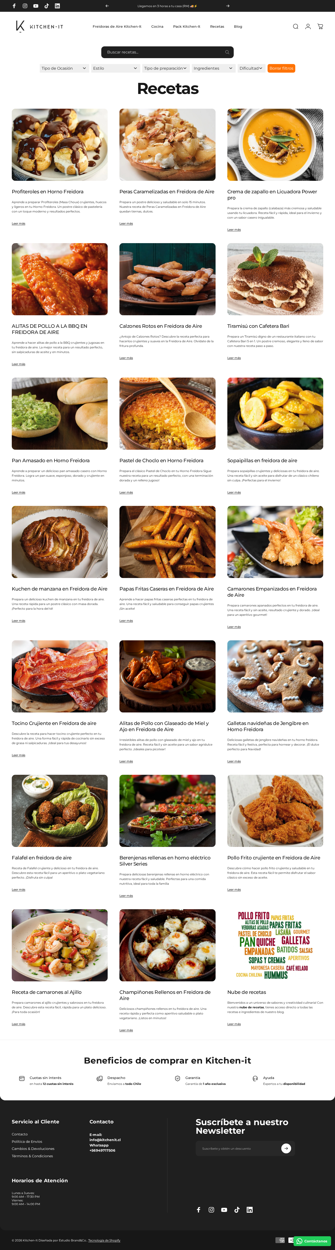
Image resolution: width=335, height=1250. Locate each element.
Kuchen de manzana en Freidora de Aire (59, 589)
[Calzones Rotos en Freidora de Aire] (167, 279)
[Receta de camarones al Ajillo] (60, 945)
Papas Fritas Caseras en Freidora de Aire (166, 589)
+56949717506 (103, 1150)
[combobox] (167, 52)
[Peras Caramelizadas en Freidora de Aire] (167, 145)
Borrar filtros (281, 68)
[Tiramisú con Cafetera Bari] (275, 279)
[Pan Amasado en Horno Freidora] (60, 414)
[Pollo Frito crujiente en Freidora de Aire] (275, 811)
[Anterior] (107, 6)
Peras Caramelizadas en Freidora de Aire (166, 192)
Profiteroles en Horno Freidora (47, 192)
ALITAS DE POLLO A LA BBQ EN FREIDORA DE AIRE (49, 329)
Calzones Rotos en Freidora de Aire (160, 326)
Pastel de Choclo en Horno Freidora (161, 460)
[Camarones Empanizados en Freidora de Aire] (275, 542)
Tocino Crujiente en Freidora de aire (54, 723)
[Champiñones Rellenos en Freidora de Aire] (167, 945)
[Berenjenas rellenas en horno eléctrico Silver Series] (167, 811)
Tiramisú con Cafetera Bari (258, 326)
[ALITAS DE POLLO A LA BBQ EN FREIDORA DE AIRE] (60, 279)
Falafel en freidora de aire (42, 858)
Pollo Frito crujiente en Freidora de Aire (273, 858)
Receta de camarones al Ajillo (47, 992)
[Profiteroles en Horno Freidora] (60, 145)
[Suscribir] (286, 1148)
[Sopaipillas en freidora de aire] (275, 414)
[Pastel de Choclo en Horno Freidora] (167, 414)
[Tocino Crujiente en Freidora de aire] (60, 676)
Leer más (18, 223)
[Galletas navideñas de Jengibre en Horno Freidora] (275, 676)
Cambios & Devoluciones (33, 1149)
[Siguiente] (227, 6)
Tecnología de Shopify (104, 1240)
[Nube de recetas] (275, 945)
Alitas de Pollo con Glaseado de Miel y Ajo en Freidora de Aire (163, 726)
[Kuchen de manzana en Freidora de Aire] (60, 542)
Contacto (20, 1134)
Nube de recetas (246, 992)
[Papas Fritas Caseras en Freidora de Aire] (167, 542)
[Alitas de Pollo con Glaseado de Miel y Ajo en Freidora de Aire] (167, 676)
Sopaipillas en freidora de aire (262, 460)
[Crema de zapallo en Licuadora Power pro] (275, 145)
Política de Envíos (27, 1142)
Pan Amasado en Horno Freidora (51, 460)
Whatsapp (99, 1145)
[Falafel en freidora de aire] (60, 811)
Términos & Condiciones (32, 1156)
